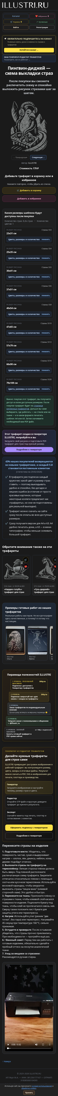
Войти (16, 27)
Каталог (16, 16)
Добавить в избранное (29, 198)
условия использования (42, 1086)
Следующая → (38, 157)
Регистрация (42, 27)
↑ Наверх (6, 1061)
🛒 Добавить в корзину (29, 190)
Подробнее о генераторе (29, 835)
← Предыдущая (20, 157)
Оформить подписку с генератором (29, 827)
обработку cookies (28, 1088)
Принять (29, 1092)
